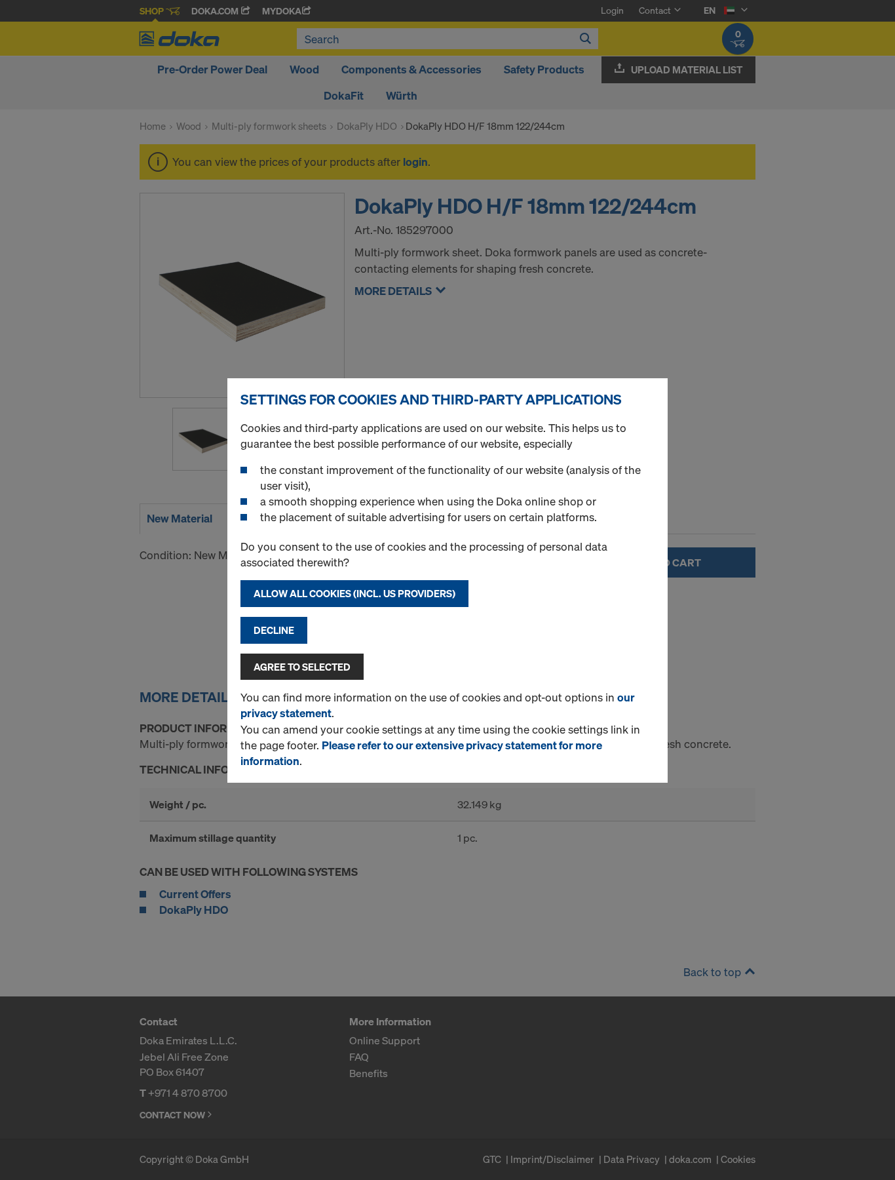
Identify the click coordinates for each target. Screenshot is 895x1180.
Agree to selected (302, 666)
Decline (274, 630)
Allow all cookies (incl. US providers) (354, 593)
